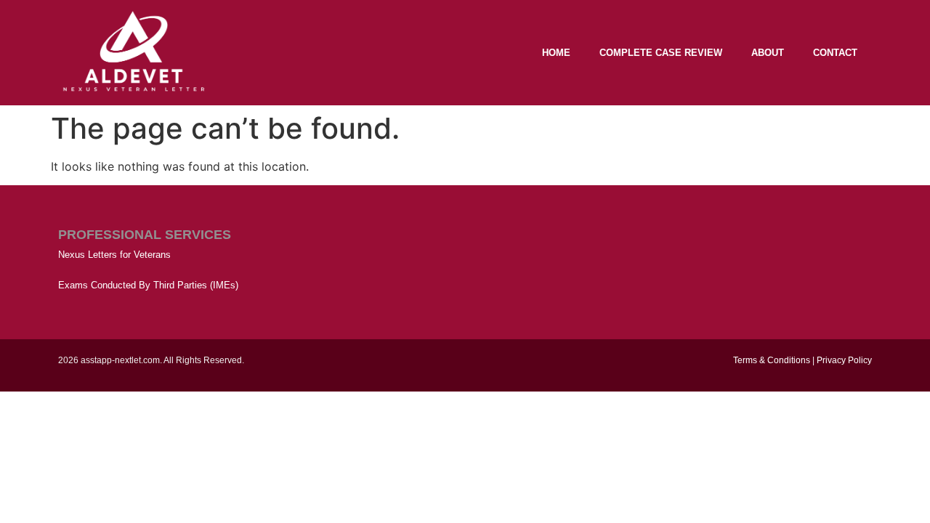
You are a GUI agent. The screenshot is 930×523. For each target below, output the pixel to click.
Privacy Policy (844, 360)
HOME (556, 52)
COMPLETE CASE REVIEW (660, 52)
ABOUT (767, 52)
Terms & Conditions (771, 360)
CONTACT (835, 52)
